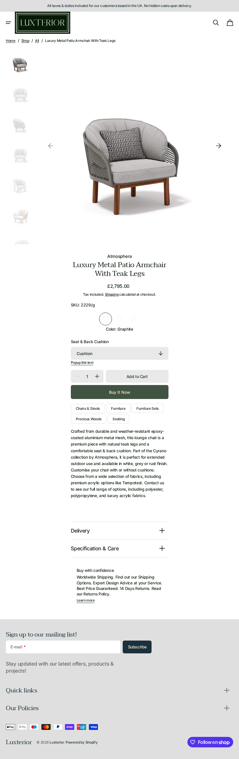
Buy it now (119, 392)
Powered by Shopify (82, 742)
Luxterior (57, 742)
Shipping (112, 294)
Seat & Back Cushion (90, 341)
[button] (8, 22)
